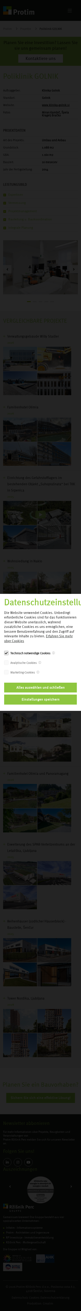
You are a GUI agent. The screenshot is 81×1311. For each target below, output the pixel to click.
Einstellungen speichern (41, 699)
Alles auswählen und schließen (40, 687)
